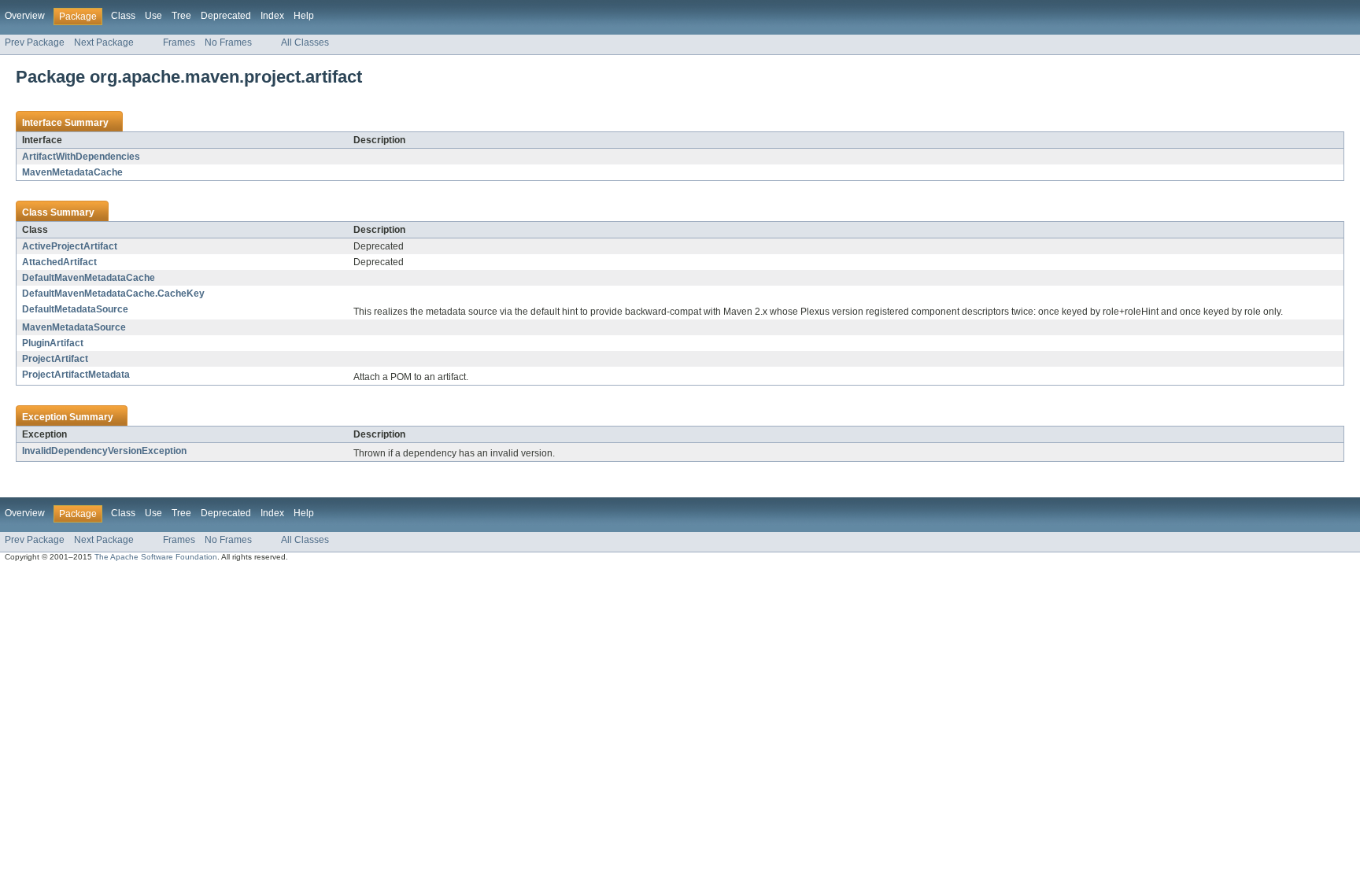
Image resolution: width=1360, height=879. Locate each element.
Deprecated (226, 15)
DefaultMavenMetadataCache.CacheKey (113, 293)
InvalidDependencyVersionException (104, 450)
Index (272, 15)
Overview (25, 15)
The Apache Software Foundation (155, 556)
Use (153, 15)
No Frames (228, 42)
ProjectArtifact (55, 358)
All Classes (305, 42)
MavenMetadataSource (74, 327)
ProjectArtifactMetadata (76, 374)
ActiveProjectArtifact (69, 246)
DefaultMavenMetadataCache (88, 277)
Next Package (104, 42)
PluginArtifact (52, 343)
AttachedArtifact (59, 262)
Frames (179, 42)
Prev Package (35, 42)
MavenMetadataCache (72, 172)
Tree (181, 15)
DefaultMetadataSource (75, 309)
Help (304, 15)
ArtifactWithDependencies (81, 156)
